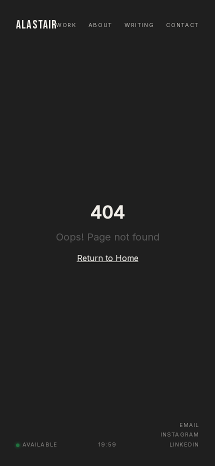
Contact (182, 25)
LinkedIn (184, 444)
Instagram (179, 434)
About (100, 25)
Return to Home (107, 258)
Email (190, 425)
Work (66, 25)
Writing (139, 25)
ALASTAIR (37, 25)
